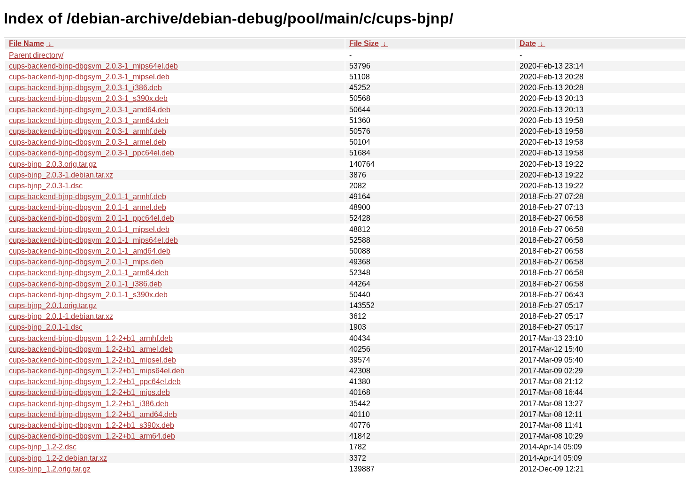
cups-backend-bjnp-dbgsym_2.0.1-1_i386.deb (85, 284)
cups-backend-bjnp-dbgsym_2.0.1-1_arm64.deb (89, 273)
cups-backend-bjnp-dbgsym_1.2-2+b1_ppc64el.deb (95, 382)
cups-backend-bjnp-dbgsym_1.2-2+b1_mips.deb (89, 392)
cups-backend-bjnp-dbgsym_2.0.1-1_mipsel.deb (89, 229)
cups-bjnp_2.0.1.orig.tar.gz (53, 305)
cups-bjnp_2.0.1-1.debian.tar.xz (61, 316)
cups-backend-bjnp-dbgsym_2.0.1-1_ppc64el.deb (91, 218)
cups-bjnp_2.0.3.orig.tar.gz (53, 164)
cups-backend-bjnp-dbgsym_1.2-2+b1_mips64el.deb (96, 371)
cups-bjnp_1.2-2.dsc (43, 447)
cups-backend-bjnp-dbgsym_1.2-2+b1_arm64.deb (92, 436)
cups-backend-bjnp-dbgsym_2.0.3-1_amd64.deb (89, 110)
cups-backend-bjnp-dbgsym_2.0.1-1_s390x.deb (88, 295)
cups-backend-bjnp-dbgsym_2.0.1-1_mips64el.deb (93, 240)
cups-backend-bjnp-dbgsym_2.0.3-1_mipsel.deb (89, 77)
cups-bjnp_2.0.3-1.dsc (46, 186)
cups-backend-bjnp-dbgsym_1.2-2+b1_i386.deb (89, 404)
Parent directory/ (36, 55)
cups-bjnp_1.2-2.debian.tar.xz (58, 458)
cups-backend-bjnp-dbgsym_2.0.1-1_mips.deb (86, 262)
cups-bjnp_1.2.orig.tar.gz (50, 469)
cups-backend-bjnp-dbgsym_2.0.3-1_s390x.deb (88, 98)
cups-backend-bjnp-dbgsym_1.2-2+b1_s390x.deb (91, 425)
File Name (26, 43)
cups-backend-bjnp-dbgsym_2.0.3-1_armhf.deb (87, 131)
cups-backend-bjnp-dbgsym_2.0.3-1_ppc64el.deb (91, 153)
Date (528, 43)
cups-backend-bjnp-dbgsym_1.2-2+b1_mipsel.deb (92, 360)
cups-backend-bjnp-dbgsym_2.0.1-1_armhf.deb (87, 197)
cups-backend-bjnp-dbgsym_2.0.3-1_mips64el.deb (93, 66)
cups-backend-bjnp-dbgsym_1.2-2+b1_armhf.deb (91, 338)
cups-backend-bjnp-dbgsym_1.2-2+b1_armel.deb (91, 349)
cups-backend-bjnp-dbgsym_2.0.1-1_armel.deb (87, 207)
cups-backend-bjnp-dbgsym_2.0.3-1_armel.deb (87, 142)
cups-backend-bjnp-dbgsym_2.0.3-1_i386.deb (85, 88)
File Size (364, 43)
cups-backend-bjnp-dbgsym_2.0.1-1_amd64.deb (89, 251)
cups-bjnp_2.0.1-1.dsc (46, 327)
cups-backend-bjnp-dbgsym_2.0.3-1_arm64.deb (89, 120)
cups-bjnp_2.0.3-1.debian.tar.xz (61, 175)
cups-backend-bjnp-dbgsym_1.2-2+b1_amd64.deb (93, 414)
